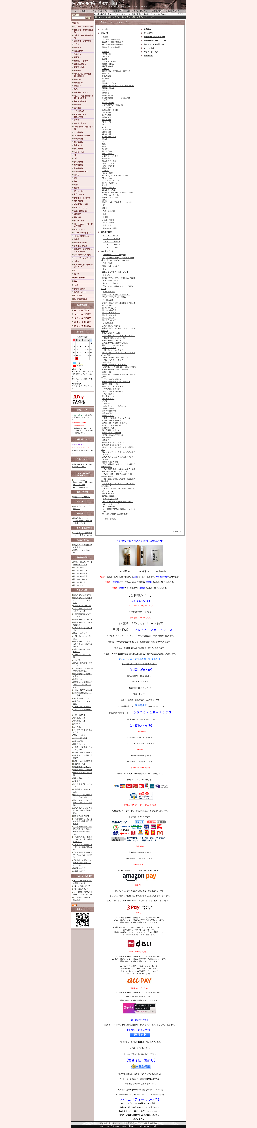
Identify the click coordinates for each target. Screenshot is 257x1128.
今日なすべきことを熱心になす (114, 406)
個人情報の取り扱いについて (111, 1123)
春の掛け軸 (78, 162)
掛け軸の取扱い (79, 568)
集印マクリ (78, 145)
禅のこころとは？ (80, 633)
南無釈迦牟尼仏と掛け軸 (82, 619)
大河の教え (77, 727)
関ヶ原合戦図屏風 (80, 299)
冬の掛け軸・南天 (81, 171)
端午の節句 (78, 201)
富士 (76, 178)
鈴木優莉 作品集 (80, 246)
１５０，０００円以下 (82, 318)
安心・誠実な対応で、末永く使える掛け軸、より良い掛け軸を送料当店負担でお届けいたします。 (110, 6)
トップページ (106, 29)
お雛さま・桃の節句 (82, 198)
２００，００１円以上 (82, 326)
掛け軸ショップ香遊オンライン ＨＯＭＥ (111, 17)
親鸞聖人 (77, 57)
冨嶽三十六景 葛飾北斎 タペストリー (84, 266)
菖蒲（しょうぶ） (81, 207)
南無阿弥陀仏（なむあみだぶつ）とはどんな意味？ (82, 600)
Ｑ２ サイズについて (81, 886)
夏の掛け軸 (78, 165)
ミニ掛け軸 (78, 132)
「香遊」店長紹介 (110, 519)
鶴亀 (76, 181)
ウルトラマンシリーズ (82, 258)
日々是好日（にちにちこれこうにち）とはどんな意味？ (82, 644)
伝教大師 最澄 (79, 764)
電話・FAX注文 (82, 492)
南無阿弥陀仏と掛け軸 (82, 595)
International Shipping (83, 474)
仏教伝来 (76, 781)
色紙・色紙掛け (79, 278)
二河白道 (77, 108)
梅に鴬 (76, 188)
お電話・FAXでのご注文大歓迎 (141, 624)
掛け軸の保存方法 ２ (82, 576)
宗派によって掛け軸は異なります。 (116, 295)
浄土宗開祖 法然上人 (82, 767)
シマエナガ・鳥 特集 (82, 255)
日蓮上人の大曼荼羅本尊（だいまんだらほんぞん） (82, 684)
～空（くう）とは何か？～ (112, 391)
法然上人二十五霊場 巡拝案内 (114, 423)
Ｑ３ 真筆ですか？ (81, 889)
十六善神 (77, 105)
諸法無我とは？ (79, 721)
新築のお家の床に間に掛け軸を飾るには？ (118, 303)
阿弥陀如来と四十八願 (82, 606)
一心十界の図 (79, 111)
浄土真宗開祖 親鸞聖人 (82, 770)
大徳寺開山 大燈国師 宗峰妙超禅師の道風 (119, 367)
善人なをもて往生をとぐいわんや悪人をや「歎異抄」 (82, 802)
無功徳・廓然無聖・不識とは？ (114, 365)
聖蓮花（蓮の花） (81, 101)
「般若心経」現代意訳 (82, 707)
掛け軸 (76, 23)
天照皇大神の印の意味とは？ (113, 435)
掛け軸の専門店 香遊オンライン (98, 3)
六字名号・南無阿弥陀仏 (83, 27)
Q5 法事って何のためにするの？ (115, 514)
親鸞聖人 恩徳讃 (81, 61)
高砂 (76, 185)
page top (178, 531)
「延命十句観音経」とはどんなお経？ (117, 418)
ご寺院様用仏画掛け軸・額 (83, 128)
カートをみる (80, 11)
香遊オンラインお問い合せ (136, 11)
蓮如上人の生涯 (80, 871)
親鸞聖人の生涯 (79, 868)
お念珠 (76, 285)
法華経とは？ (78, 679)
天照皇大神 (78, 51)
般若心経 (77, 79)
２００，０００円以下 (82, 322)
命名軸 (76, 261)
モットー (80, 502)
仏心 (76, 89)
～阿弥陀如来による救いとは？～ (115, 338)
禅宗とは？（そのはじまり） (113, 345)
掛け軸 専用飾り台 (81, 236)
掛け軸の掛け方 (79, 582)
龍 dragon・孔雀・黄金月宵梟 (83, 225)
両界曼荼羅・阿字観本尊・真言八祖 (82, 75)
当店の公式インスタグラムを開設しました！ (82, 466)
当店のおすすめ (83, 540)
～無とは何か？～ (80, 715)
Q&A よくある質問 (84, 876)
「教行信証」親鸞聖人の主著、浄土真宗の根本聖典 (82, 847)
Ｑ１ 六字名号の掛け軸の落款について (117, 502)
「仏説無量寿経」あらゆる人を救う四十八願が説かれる (82, 821)
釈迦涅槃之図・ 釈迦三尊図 (83, 115)
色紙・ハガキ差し (81, 243)
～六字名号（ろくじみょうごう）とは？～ (118, 336)
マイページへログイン (99, 11)
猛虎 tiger (79, 230)
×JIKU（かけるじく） (83, 233)
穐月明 (76, 274)
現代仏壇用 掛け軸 (82, 135)
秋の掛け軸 (78, 168)
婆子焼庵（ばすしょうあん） (113, 442)
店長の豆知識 (82, 590)
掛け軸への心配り (80, 579)
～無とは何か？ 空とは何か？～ (115, 357)
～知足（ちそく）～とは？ (112, 360)
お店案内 (153, 1123)
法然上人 (77, 54)
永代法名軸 (78, 139)
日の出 (76, 175)
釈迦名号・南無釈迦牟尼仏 (83, 31)
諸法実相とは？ (79, 718)
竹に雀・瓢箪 (79, 221)
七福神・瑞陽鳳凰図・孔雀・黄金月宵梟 (83, 97)
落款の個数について (81, 778)
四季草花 (77, 214)
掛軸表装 (80, 514)
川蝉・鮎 (77, 217)
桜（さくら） (79, 191)
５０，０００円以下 (81, 310)
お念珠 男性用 (80, 289)
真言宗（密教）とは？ (82, 698)
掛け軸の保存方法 (80, 573)
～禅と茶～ (77, 660)
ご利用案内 (117, 11)
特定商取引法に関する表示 (136, 1123)
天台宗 (76, 120)
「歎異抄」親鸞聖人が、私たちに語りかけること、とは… (82, 862)
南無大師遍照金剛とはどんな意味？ (116, 382)
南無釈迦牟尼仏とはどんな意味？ (115, 343)
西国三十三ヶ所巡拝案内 (82, 752)
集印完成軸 (78, 142)
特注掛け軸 (78, 149)
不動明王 (77, 70)
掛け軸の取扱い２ (80, 570)
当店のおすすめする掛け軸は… (114, 297)
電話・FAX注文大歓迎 (81, 497)
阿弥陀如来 (78, 83)
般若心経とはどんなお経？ (112, 387)
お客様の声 (156, 11)
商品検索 (75, 15)
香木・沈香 (77, 296)
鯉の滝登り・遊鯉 (81, 204)
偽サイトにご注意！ (84, 528)
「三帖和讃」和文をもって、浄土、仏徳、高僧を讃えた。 (82, 854)
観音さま (77, 48)
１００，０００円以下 (82, 314)
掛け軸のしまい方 (80, 585)
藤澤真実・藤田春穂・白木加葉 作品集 (83, 250)
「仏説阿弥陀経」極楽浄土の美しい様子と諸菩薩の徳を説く (82, 839)
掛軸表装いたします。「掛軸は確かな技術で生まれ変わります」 (82, 520)
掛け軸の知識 (82, 557)
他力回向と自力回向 (81, 816)
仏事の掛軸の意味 (80, 738)
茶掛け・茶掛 (79, 152)
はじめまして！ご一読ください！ (115, 272)
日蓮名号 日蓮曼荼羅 (82, 41)
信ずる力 (76, 724)
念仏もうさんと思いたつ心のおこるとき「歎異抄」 (82, 810)
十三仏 (76, 44)
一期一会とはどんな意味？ (112, 350)
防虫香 (76, 239)
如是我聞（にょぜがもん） (112, 445)
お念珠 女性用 (80, 292)
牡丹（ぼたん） (80, 194)
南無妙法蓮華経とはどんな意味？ (115, 370)
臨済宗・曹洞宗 (80, 123)
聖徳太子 (77, 86)
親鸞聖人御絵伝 (80, 64)
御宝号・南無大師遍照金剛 (83, 36)
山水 (76, 158)
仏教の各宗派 (78, 741)
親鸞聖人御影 (79, 67)
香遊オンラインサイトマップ (142, 17)
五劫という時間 (79, 735)
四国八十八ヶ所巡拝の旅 (82, 761)
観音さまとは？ (79, 744)
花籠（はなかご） (81, 211)
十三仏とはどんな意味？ (82, 690)
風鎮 (75, 281)
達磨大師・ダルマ (81, 92)
